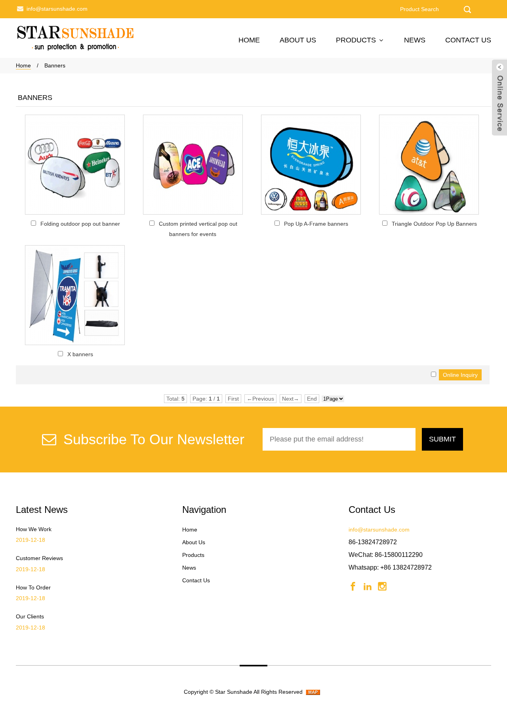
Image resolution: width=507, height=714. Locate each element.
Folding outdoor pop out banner (80, 224)
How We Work (33, 529)
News (414, 40)
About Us (298, 40)
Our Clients (30, 616)
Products (356, 40)
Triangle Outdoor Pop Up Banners (434, 224)
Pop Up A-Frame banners (316, 224)
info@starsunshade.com (57, 9)
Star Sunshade (233, 692)
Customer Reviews (39, 558)
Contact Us (468, 40)
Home (249, 40)
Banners (54, 65)
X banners (80, 354)
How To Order (33, 587)
